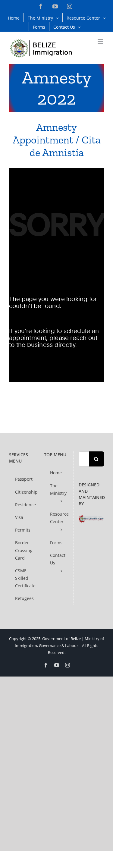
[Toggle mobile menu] (101, 41)
